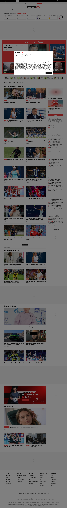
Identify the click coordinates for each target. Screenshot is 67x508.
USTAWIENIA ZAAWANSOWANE (21, 72)
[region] (33, 63)
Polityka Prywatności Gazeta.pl (44, 69)
